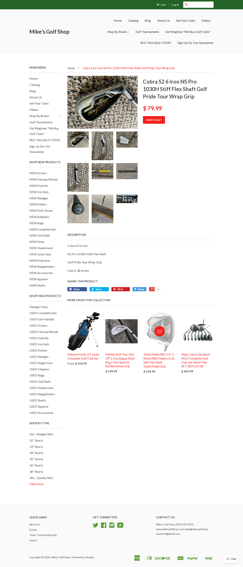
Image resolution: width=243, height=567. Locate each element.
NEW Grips (36, 241)
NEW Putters (38, 204)
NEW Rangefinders (41, 266)
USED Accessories (41, 412)
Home (118, 20)
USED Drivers (38, 325)
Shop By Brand (117, 31)
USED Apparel (38, 406)
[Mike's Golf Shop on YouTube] (120, 526)
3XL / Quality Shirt (41, 478)
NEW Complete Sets (42, 229)
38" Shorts (36, 471)
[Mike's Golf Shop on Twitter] (95, 526)
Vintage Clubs (38, 307)
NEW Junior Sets (40, 254)
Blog (148, 20)
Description (76, 234)
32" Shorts (36, 440)
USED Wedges (39, 356)
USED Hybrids (39, 338)
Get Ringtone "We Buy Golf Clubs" (188, 31)
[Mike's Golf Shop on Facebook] (104, 526)
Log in (175, 4)
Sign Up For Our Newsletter (196, 42)
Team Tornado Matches (43, 535)
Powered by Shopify (82, 557)
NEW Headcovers (41, 248)
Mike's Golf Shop (49, 31)
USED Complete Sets (43, 313)
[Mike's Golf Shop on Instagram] (112, 526)
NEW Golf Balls (39, 235)
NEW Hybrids (38, 185)
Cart (163, 4)
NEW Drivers (38, 173)
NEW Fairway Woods (43, 179)
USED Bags (36, 375)
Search (33, 540)
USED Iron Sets (39, 344)
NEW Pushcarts (39, 260)
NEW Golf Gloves (41, 210)
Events (33, 529)
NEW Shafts (37, 285)
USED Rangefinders (42, 394)
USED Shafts (37, 400)
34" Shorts (36, 453)
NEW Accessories (41, 273)
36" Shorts (36, 465)
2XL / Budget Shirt (41, 434)
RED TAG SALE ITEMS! (155, 42)
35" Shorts (36, 459)
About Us (163, 20)
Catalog (133, 20)
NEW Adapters (39, 217)
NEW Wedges (38, 198)
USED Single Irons (41, 363)
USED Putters (38, 350)
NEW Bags (36, 223)
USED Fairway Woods (43, 331)
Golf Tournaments (147, 31)
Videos (206, 20)
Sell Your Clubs (185, 20)
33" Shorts (36, 446)
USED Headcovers (41, 388)
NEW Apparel (38, 279)
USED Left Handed (41, 319)
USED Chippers (39, 369)
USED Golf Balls (40, 381)
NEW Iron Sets (39, 192)
